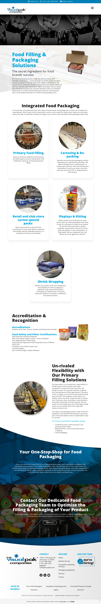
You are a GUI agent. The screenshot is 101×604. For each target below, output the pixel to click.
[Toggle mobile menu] (92, 8)
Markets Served (64, 561)
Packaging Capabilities (67, 570)
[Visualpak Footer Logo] (22, 554)
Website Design (59, 595)
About (61, 558)
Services (62, 573)
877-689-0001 (46, 562)
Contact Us (50, 523)
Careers (61, 577)
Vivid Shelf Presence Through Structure (80, 588)
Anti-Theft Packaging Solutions (34, 588)
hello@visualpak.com (47, 567)
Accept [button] (72, 601)
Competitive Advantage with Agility (56, 588)
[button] (99, 600)
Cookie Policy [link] (62, 601)
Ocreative (76, 595)
